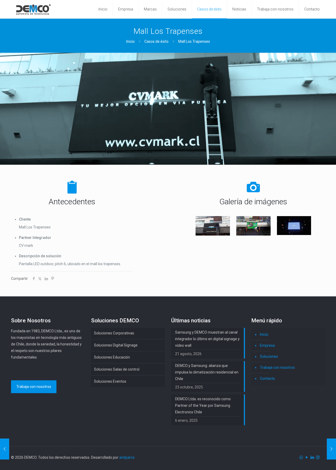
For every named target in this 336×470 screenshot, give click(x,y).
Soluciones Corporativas (114, 333)
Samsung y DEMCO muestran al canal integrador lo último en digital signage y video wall (207, 339)
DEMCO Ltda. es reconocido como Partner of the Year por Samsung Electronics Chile (203, 405)
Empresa (267, 345)
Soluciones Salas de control (116, 369)
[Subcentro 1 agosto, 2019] (4, 449)
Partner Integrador (35, 238)
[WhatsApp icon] (301, 457)
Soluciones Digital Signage (116, 345)
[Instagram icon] (318, 457)
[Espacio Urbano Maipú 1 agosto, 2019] (331, 449)
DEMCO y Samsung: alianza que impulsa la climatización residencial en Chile (206, 372)
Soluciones (269, 356)
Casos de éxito (156, 41)
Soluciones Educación (112, 357)
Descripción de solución (40, 256)
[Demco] (33, 9)
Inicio (130, 41)
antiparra (126, 457)
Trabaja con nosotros (277, 367)
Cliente (25, 219)
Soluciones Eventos (110, 381)
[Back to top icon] (310, 459)
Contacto (267, 378)
